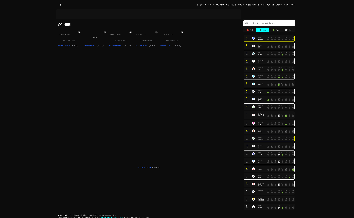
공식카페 (278, 4)
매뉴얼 (248, 4)
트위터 (286, 4)
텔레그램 (270, 4)
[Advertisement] (148, 14)
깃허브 (292, 4)
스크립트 (241, 4)
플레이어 (203, 4)
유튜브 (263, 4)
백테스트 (211, 4)
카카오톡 (255, 4)
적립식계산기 (231, 4)
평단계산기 (220, 4)
